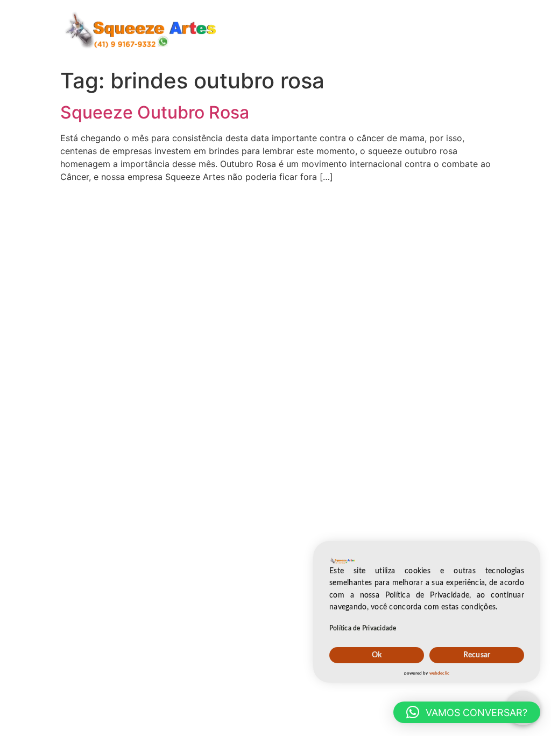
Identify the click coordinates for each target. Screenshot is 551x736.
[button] (466, 712)
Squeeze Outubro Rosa (154, 112)
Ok (377, 655)
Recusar (477, 655)
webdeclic (439, 673)
